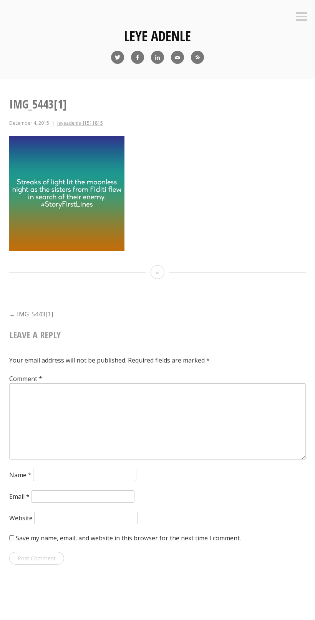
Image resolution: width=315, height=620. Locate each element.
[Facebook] (137, 57)
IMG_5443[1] (31, 314)
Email (19, 496)
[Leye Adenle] (197, 57)
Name (20, 475)
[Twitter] (117, 57)
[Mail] (177, 57)
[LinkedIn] (157, 57)
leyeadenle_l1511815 (80, 123)
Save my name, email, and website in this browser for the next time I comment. (128, 538)
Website (21, 518)
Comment (25, 378)
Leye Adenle (157, 36)
